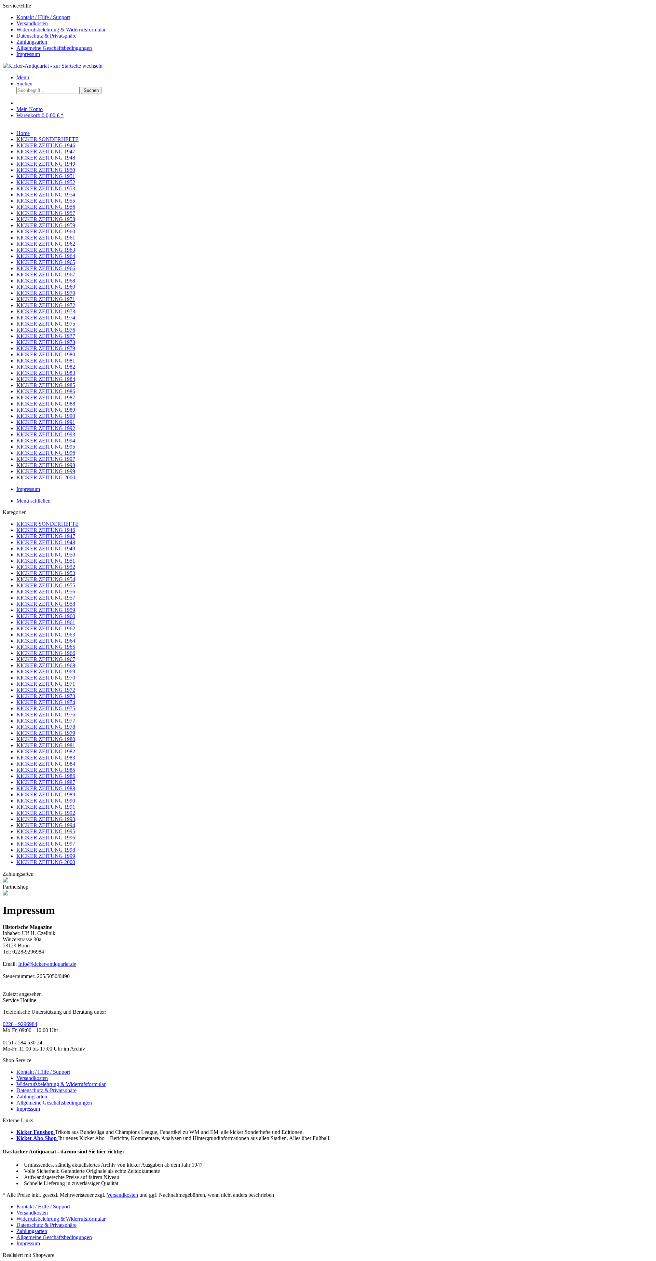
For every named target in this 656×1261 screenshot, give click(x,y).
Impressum (28, 54)
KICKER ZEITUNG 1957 (45, 598)
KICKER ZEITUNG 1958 (45, 604)
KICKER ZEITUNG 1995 (45, 831)
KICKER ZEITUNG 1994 (45, 825)
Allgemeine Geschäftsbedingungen (54, 48)
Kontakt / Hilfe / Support (43, 17)
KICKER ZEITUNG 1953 (45, 573)
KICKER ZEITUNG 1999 (45, 856)
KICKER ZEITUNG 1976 (45, 714)
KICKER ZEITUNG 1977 (45, 721)
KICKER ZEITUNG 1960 (45, 616)
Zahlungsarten (31, 42)
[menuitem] (334, 17)
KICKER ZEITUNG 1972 (45, 690)
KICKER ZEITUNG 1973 (45, 696)
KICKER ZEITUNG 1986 (45, 776)
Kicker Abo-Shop (37, 1138)
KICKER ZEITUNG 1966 (45, 653)
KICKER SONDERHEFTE (47, 524)
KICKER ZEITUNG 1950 (45, 555)
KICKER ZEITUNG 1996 (45, 837)
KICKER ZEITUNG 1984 (45, 764)
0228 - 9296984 (20, 1024)
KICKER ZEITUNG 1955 (45, 585)
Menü (22, 77)
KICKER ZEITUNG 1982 (45, 751)
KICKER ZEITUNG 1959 (45, 610)
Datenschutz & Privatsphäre (46, 36)
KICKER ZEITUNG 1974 (45, 702)
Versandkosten (32, 23)
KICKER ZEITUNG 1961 (45, 622)
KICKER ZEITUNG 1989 (45, 794)
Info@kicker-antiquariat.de (47, 964)
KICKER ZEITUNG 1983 (45, 757)
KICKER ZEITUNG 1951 (45, 561)
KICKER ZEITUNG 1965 (45, 647)
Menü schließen (33, 501)
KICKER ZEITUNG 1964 (45, 641)
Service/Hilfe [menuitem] (54, 30)
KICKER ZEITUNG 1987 (45, 782)
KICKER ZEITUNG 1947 (45, 536)
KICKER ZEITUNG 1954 (45, 579)
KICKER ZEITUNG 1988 (45, 788)
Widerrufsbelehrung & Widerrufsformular (61, 29)
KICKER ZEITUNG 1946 (45, 530)
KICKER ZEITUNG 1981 (45, 745)
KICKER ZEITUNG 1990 (45, 801)
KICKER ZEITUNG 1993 (45, 819)
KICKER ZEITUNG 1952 (45, 567)
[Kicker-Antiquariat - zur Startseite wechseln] (52, 66)
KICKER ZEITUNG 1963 (45, 635)
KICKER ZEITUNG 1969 (45, 671)
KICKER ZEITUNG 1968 (45, 665)
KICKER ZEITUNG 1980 (45, 739)
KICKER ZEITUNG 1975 (45, 708)
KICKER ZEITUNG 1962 (45, 628)
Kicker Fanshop (35, 1132)
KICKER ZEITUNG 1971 (45, 684)
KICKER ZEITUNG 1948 (45, 542)
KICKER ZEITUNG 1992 (45, 813)
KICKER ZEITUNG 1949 (45, 548)
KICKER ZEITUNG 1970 (45, 678)
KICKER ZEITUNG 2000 (45, 862)
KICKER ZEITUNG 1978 (45, 727)
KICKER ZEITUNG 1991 (45, 807)
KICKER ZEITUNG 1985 (45, 770)
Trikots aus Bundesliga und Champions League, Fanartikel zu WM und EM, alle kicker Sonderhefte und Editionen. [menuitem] (160, 1132)
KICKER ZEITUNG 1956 (45, 591)
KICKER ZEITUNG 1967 (45, 659)
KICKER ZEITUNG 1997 (45, 844)
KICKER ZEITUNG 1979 (45, 733)
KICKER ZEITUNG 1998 (45, 850)
